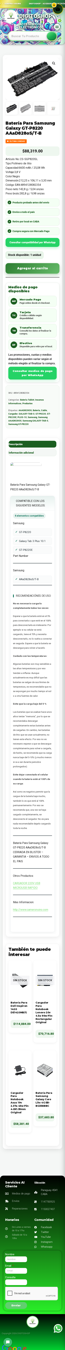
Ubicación (39, 1182)
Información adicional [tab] (21, 452)
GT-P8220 (41, 413)
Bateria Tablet (27, 399)
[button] (57, 26)
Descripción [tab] (16, 444)
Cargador (13, 413)
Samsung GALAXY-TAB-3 (35, 420)
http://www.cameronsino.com (30, 909)
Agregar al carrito (32, 268)
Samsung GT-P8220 (18, 424)
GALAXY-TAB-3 (26, 413)
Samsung (32, 417)
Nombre (9, 1254)
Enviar (16, 1305)
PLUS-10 (22, 417)
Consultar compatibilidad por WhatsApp (32, 242)
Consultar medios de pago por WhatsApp (33, 373)
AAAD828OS (25, 410)
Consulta (10, 1277)
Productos (27, 403)
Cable (44, 410)
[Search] (52, 36)
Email (8, 1265)
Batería (36, 410)
